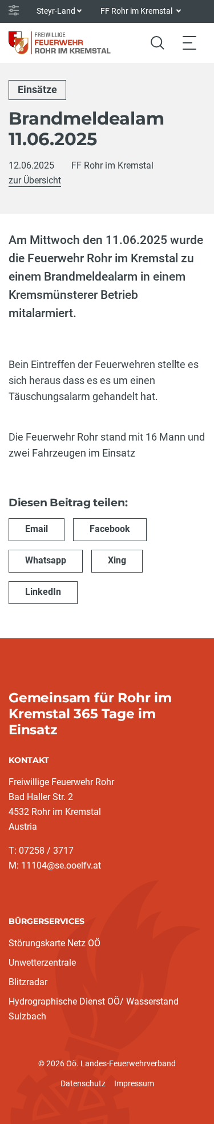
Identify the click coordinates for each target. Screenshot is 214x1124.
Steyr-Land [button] (56, 10)
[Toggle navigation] (189, 42)
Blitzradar (28, 982)
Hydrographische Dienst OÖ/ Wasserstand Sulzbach (94, 1009)
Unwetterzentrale (42, 962)
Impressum (134, 1083)
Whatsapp (45, 560)
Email (36, 528)
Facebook (110, 528)
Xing (117, 560)
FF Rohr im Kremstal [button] (137, 10)
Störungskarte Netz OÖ (54, 943)
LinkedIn (43, 591)
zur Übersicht (35, 180)
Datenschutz (83, 1083)
